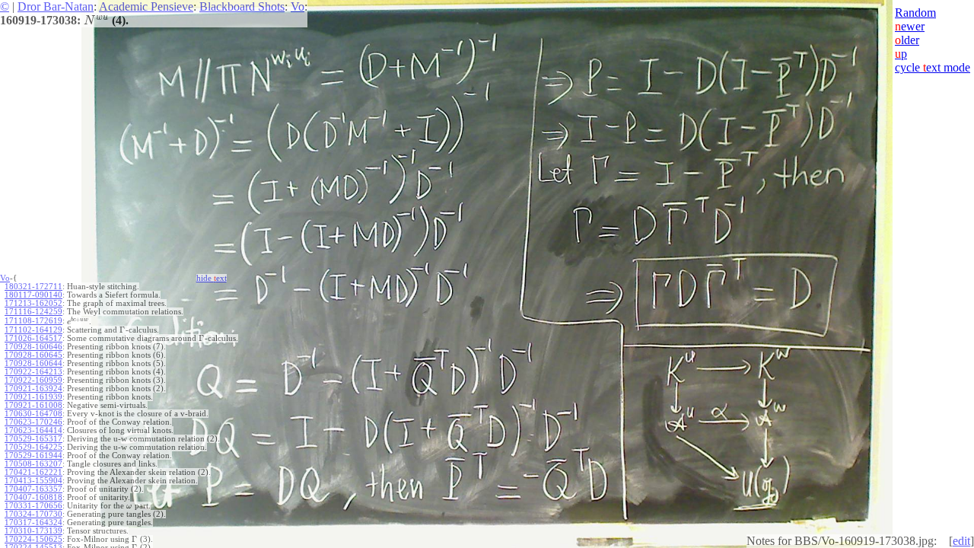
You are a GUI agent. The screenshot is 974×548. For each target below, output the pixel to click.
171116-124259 (33, 311)
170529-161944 (33, 455)
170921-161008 (33, 405)
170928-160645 (33, 355)
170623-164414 (33, 430)
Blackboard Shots (242, 6)
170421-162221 (33, 472)
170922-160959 (33, 380)
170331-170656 (33, 506)
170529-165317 (33, 439)
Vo (297, 6)
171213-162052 (33, 303)
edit (961, 540)
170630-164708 (33, 413)
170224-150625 (33, 539)
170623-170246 (33, 422)
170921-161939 (33, 397)
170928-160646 (33, 346)
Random (915, 12)
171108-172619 (33, 321)
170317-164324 (33, 522)
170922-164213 (33, 372)
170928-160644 (33, 363)
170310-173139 (33, 531)
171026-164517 (33, 338)
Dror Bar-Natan (56, 6)
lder (907, 39)
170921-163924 (33, 388)
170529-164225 (33, 447)
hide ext (211, 278)
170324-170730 (33, 514)
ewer (910, 26)
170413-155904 (33, 480)
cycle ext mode (932, 67)
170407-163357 (33, 489)
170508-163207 (33, 464)
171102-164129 (33, 330)
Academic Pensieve (146, 6)
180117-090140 (33, 295)
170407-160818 (33, 497)
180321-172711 (33, 286)
